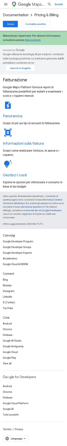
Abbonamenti (33, 40)
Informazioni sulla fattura (23, 143)
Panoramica (12, 116)
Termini (7, 429)
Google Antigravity (13, 346)
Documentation (16, 15)
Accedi (58, 4)
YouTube (8, 308)
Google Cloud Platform (15, 403)
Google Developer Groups (17, 247)
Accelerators (10, 258)
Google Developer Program (18, 241)
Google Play (9, 357)
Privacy (19, 429)
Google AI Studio (12, 340)
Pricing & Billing (46, 15)
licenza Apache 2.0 (34, 206)
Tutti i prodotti (11, 414)
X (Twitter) (9, 302)
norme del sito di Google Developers (42, 210)
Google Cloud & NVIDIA (15, 264)
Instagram (8, 291)
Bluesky (7, 285)
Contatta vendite (35, 24)
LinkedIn (7, 296)
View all (7, 363)
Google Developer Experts (17, 252)
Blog (5, 279)
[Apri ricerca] (49, 4)
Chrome (7, 329)
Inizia (10, 24)
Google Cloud (10, 352)
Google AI (8, 409)
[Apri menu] (5, 4)
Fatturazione (15, 80)
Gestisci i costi (15, 175)
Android (7, 323)
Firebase (8, 335)
